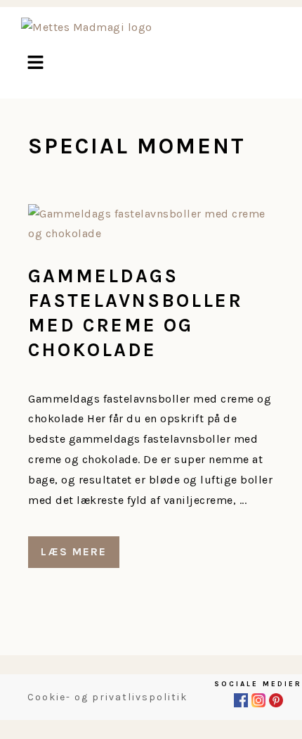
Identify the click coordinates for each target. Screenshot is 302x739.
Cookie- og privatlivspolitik (107, 697)
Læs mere (74, 551)
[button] (35, 64)
